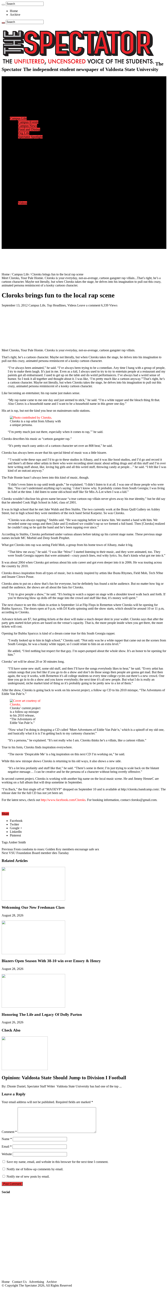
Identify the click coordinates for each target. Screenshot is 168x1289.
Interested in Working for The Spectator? (44, 243)
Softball (23, 166)
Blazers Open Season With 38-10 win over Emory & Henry (51, 961)
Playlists (23, 206)
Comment (9, 1132)
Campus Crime (27, 89)
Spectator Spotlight (30, 137)
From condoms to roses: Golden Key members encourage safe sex (50, 849)
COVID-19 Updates (31, 96)
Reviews (23, 192)
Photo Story (25, 217)
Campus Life (18, 118)
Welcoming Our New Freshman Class (33, 907)
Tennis (22, 181)
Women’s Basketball (31, 162)
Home (14, 11)
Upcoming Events (21, 225)
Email (7, 1146)
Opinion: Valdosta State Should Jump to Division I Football (64, 1077)
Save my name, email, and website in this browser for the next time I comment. (57, 1162)
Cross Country (27, 148)
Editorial (23, 103)
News (13, 85)
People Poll (25, 107)
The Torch (16, 221)
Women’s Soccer (29, 170)
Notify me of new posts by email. (28, 1176)
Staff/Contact (18, 228)
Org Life (23, 133)
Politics (22, 92)
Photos (14, 210)
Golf (21, 177)
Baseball (23, 155)
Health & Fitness (29, 144)
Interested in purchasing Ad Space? (41, 247)
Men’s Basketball (29, 159)
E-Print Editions (20, 81)
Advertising (36, 1281)
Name (7, 1139)
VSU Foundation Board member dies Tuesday (35, 853)
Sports (14, 140)
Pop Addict (25, 195)
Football (23, 151)
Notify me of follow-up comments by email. (35, 1169)
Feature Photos (27, 214)
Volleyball (24, 173)
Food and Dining (29, 129)
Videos (22, 203)
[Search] (3, 4)
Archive (15, 14)
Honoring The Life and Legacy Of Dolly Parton (42, 1014)
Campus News (27, 126)
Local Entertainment (31, 199)
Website (7, 1154)
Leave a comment (88, 305)
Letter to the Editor (30, 114)
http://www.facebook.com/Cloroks (63, 800)
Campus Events (28, 122)
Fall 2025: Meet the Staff (34, 236)
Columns (24, 111)
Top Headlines (56, 305)
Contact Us (25, 232)
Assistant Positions (30, 239)
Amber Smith (17, 842)
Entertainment (19, 184)
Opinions (16, 100)
